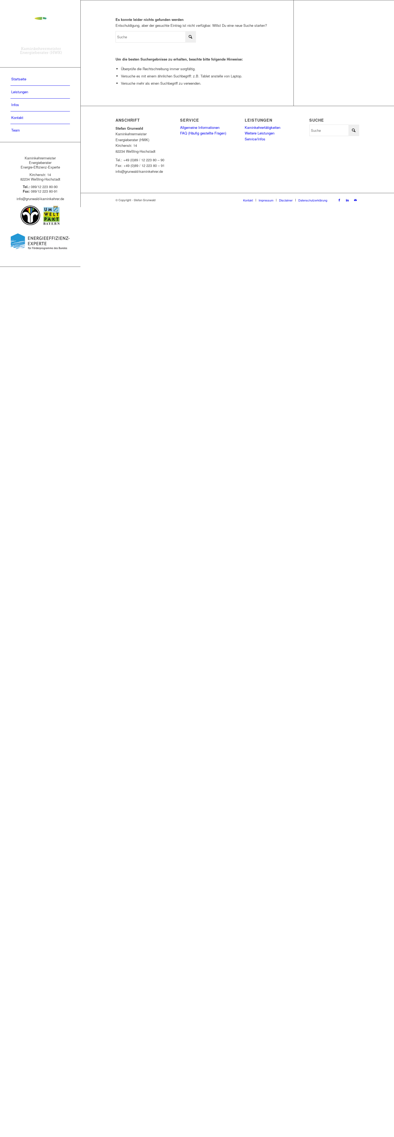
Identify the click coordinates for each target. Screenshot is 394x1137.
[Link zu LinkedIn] (347, 200)
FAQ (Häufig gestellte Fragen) (203, 133)
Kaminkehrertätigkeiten (262, 127)
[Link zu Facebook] (339, 200)
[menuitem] (40, 79)
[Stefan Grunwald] (40, 34)
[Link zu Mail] (355, 200)
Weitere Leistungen (259, 133)
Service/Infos (255, 138)
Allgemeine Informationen (200, 127)
